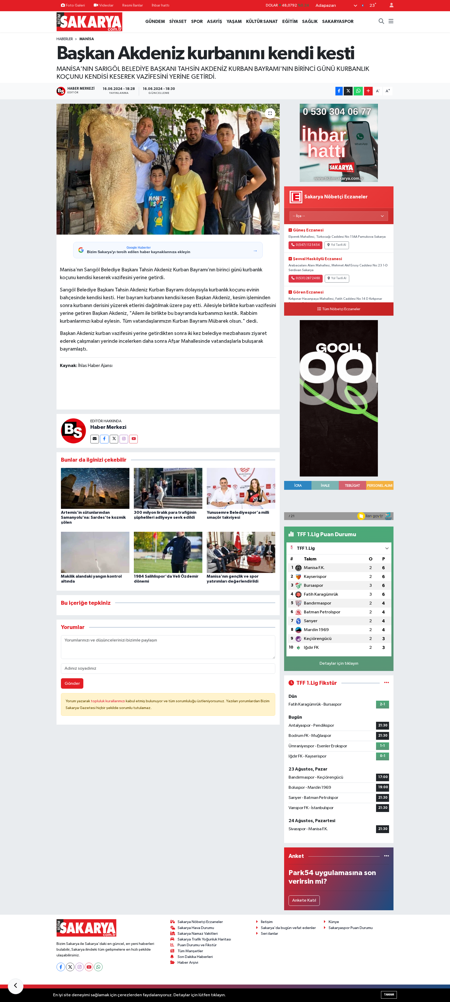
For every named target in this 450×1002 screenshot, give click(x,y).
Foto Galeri (75, 5)
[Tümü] (386, 856)
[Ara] (381, 21)
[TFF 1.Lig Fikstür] (386, 683)
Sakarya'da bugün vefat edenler (288, 928)
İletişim (267, 922)
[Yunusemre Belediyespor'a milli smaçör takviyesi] (241, 488)
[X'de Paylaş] (348, 91)
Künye (334, 922)
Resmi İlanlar (132, 5)
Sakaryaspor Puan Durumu (351, 928)
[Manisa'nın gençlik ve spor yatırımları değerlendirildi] (241, 552)
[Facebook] (104, 439)
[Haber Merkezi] (73, 431)
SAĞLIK (310, 21)
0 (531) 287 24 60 (308, 278)
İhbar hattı (160, 5)
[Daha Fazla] (368, 91)
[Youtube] (133, 439)
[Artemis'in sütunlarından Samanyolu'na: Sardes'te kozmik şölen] (95, 488)
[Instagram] (124, 439)
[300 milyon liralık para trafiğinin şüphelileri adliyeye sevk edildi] (168, 488)
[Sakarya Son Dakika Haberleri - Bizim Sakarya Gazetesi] (89, 21)
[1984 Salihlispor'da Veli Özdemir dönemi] (168, 552)
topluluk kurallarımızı (108, 701)
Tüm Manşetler (190, 951)
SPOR (197, 21)
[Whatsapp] (98, 967)
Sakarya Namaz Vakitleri (198, 934)
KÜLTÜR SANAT (262, 21)
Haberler (65, 39)
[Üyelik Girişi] (389, 5)
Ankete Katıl (304, 900)
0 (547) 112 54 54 (308, 245)
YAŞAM (234, 21)
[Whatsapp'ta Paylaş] (358, 91)
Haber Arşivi (188, 962)
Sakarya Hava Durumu (196, 928)
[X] (70, 967)
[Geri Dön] (15, 986)
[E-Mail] (94, 439)
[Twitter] (114, 439)
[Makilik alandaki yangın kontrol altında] (95, 552)
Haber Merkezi (108, 427)
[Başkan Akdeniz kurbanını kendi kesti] (168, 169)
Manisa (86, 39)
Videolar (106, 5)
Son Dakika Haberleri (195, 957)
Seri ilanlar (269, 934)
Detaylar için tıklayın (339, 663)
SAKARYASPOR (337, 21)
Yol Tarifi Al (338, 245)
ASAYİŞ (214, 21)
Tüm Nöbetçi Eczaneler (341, 309)
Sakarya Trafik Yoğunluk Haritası (204, 939)
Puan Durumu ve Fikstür (197, 945)
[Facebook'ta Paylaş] (339, 91)
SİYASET (178, 21)
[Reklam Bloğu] (339, 142)
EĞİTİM (290, 21)
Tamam (389, 994)
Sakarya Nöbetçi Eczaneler (200, 922)
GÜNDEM (155, 21)
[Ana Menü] (391, 21)
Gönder (72, 683)
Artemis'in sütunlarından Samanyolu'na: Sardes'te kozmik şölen (93, 517)
